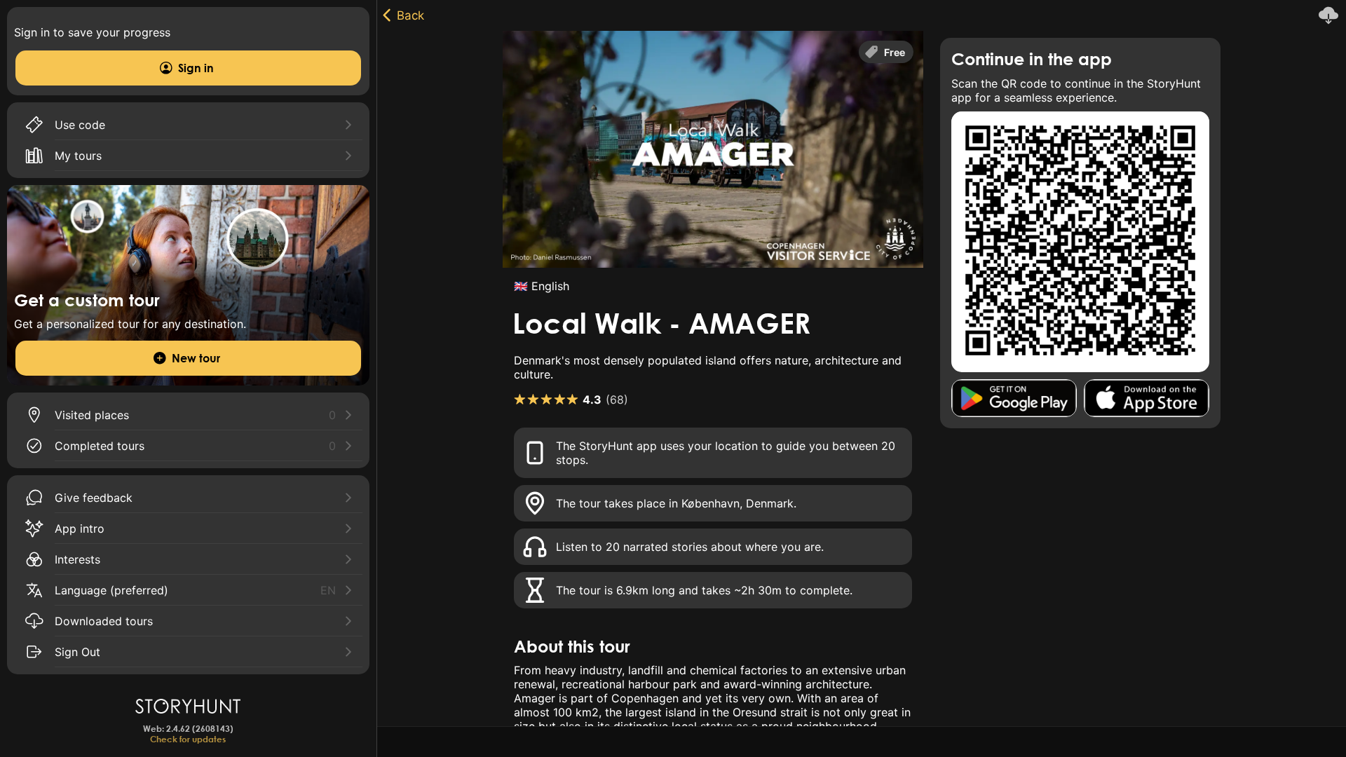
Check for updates (188, 739)
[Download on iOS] (1146, 398)
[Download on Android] (1014, 398)
